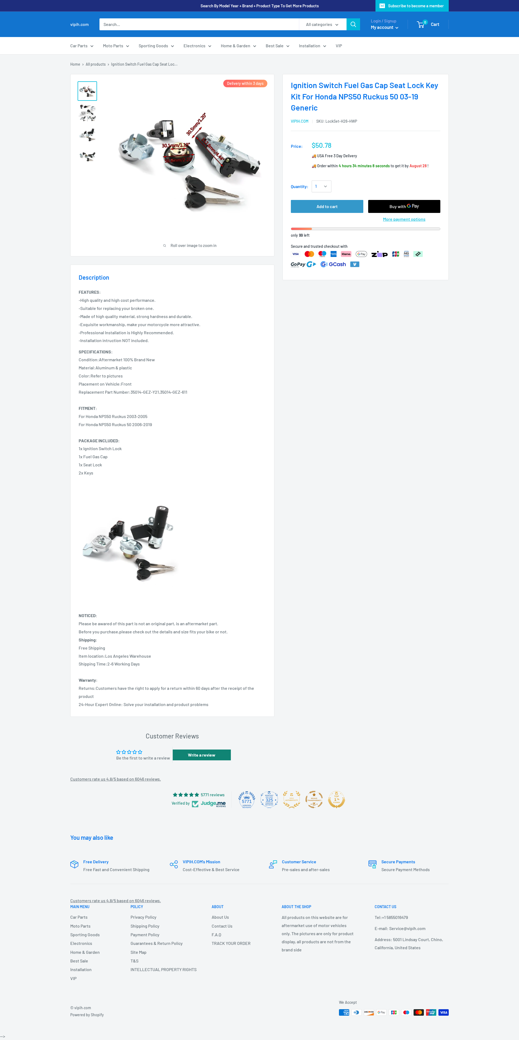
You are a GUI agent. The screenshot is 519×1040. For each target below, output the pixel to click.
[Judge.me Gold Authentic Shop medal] (291, 799)
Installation (309, 45)
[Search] (353, 24)
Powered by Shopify (87, 1014)
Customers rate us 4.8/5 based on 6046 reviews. (115, 778)
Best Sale (275, 45)
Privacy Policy (144, 916)
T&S (134, 960)
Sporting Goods (153, 45)
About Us (220, 916)
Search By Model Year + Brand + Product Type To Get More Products (260, 5)
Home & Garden (235, 45)
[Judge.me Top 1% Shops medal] (336, 799)
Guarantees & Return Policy (157, 943)
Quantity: (299, 186)
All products (96, 64)
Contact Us (222, 925)
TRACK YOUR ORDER (231, 943)
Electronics (194, 45)
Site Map (139, 952)
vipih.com (299, 121)
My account (382, 27)
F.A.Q (216, 934)
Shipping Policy (145, 925)
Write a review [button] (201, 754)
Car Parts (79, 45)
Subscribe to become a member (416, 5)
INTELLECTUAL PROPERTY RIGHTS (162, 969)
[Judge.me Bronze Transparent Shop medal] (314, 799)
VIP (339, 45)
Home (75, 64)
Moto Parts (113, 45)
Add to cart (327, 206)
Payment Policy (145, 934)
